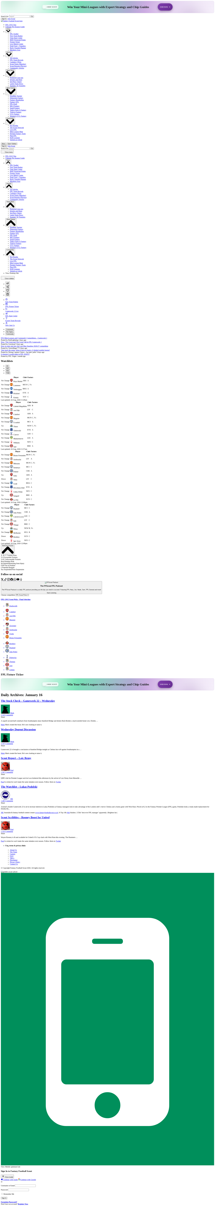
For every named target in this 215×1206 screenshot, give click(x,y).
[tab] (7, 283)
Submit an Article (16, 140)
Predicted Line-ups (16, 78)
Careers (12, 854)
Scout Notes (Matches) (18, 64)
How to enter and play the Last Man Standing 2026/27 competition (24, 346)
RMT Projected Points (18, 40)
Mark (12, 713)
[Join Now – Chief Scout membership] (107, 7)
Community (10, 118)
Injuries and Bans (16, 80)
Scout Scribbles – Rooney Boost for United (25, 817)
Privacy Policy (15, 862)
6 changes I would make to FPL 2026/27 (15, 354)
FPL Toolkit (14, 34)
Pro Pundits (14, 126)
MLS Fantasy (14, 106)
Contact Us (14, 864)
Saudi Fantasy (15, 108)
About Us (13, 850)
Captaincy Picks (15, 62)
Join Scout (11, 19)
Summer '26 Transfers (17, 86)
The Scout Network (17, 128)
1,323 (7, 831)
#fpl (68, 813)
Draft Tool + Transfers (18, 46)
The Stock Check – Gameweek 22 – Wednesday (28, 700)
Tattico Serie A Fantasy (18, 110)
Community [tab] (10, 334)
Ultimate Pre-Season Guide (15, 27)
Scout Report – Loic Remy (16, 758)
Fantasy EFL (14, 102)
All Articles (14, 58)
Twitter (58, 782)
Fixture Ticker (15, 42)
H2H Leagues (15, 138)
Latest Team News (16, 84)
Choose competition (8, 595)
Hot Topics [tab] (9, 332)
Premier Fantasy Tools (18, 134)
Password (4, 1190)
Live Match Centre (16, 44)
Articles (8, 52)
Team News (10, 70)
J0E (11, 799)
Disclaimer (13, 860)
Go (32, 16)
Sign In (4, 19)
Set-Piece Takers (16, 82)
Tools (8, 29)
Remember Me (8, 1194)
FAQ (11, 856)
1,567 (7, 772)
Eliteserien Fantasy (16, 98)
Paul (11, 770)
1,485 (7, 801)
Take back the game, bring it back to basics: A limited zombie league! (25, 350)
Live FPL (13, 130)
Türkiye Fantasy (15, 112)
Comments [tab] (9, 329)
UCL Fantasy (14, 114)
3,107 (7, 744)
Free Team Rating (16, 36)
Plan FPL (13, 136)
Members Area (15, 50)
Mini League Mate (16, 132)
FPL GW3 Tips (10, 25)
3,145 (7, 715)
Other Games (10, 88)
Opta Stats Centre (16, 38)
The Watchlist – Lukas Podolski (19, 786)
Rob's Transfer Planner (18, 48)
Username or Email (8, 1186)
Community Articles (17, 68)
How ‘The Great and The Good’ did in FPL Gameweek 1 (21, 342)
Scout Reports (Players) (18, 66)
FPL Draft (13, 104)
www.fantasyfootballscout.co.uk (46, 813)
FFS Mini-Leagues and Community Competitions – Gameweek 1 (24, 338)
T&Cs (12, 858)
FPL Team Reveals (16, 60)
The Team (13, 852)
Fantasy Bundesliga (17, 100)
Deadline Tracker (16, 96)
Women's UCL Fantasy (18, 116)
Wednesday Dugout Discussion (18, 729)
